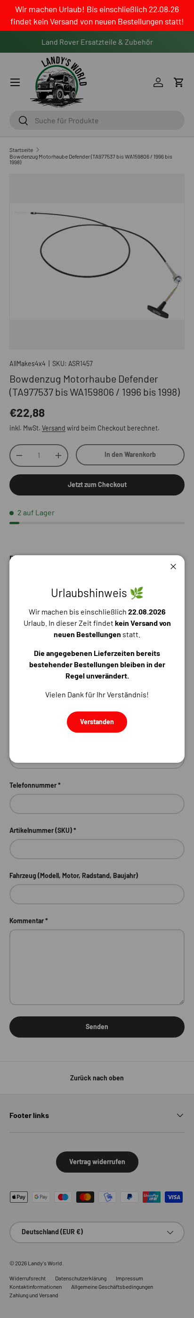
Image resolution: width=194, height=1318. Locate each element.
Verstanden (97, 722)
